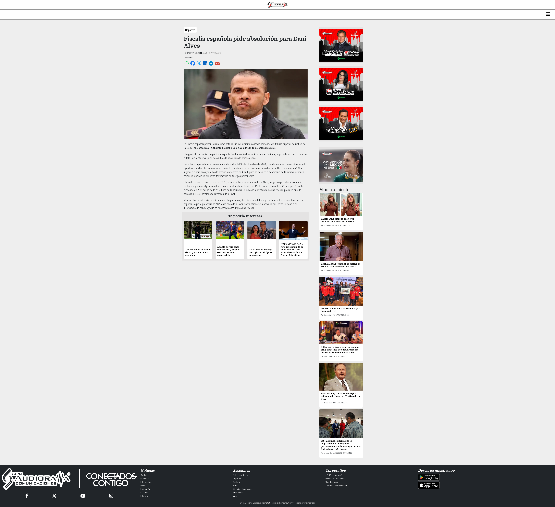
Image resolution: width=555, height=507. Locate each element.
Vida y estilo (238, 492)
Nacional (144, 478)
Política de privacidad (335, 478)
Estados (144, 492)
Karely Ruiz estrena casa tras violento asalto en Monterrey (337, 220)
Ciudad (143, 475)
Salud (235, 485)
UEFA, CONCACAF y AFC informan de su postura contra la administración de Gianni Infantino (292, 249)
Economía (145, 489)
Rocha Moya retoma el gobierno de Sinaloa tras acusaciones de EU (340, 265)
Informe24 (145, 496)
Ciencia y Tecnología (242, 489)
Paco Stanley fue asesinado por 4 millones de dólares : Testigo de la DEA (340, 396)
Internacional (146, 482)
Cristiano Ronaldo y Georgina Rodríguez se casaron (260, 252)
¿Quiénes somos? (333, 475)
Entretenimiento (240, 475)
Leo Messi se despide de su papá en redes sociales (197, 252)
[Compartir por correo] (217, 63)
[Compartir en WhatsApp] (186, 63)
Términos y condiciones (336, 485)
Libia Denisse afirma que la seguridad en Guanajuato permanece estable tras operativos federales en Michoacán (341, 445)
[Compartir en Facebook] (193, 63)
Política (143, 485)
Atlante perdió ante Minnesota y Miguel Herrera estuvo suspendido (228, 251)
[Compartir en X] (199, 63)
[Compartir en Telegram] (211, 63)
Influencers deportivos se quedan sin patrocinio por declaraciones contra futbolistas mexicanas (340, 350)
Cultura (236, 482)
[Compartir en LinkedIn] (205, 63)
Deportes (190, 30)
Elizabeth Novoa (193, 52)
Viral (235, 496)
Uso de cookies (332, 482)
